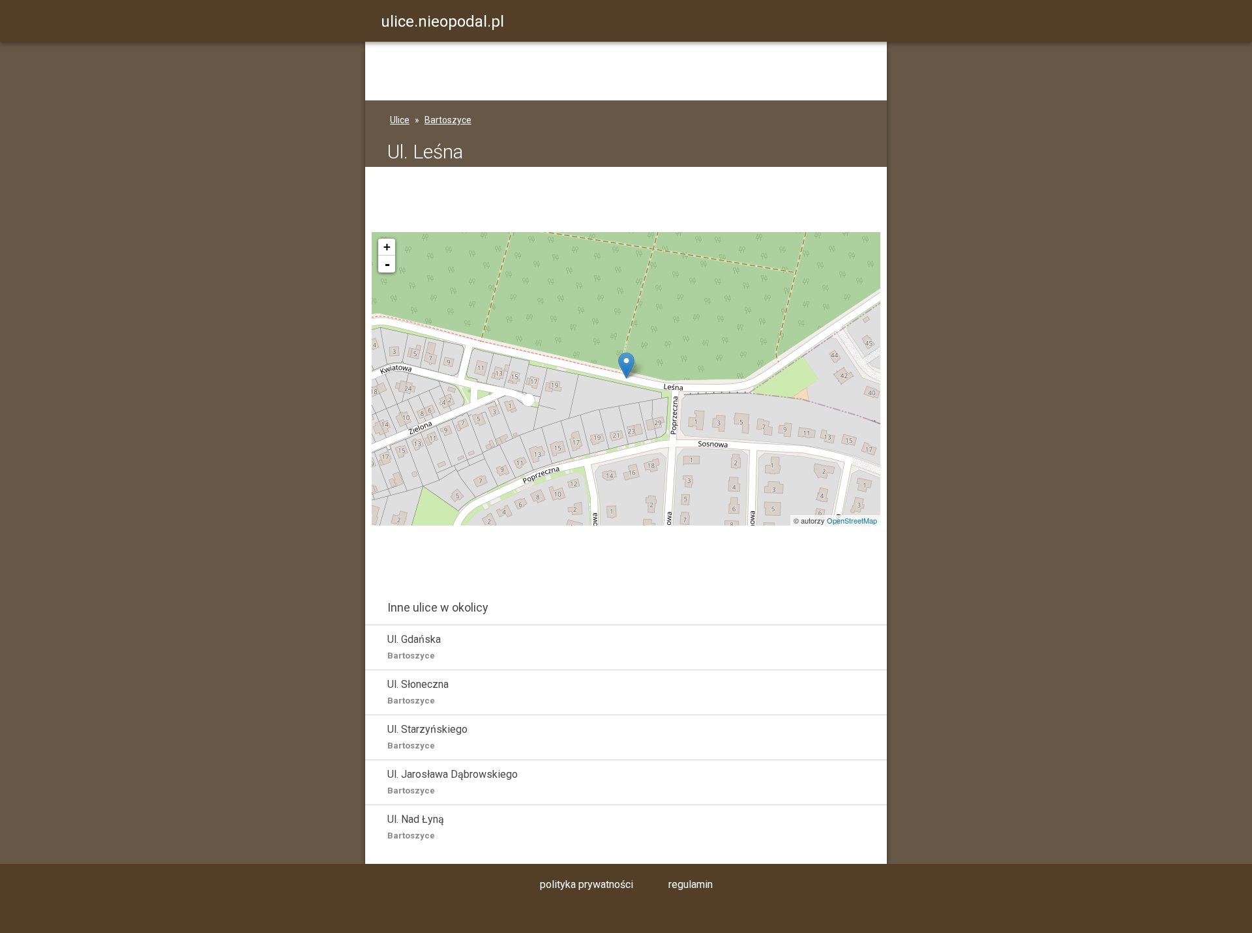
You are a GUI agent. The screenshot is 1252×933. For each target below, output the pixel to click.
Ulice (400, 120)
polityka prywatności (586, 884)
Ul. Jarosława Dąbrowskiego (452, 781)
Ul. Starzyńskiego (427, 736)
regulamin (690, 884)
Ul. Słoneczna (418, 691)
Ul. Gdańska (414, 646)
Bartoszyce (448, 120)
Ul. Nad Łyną (415, 826)
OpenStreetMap (852, 520)
